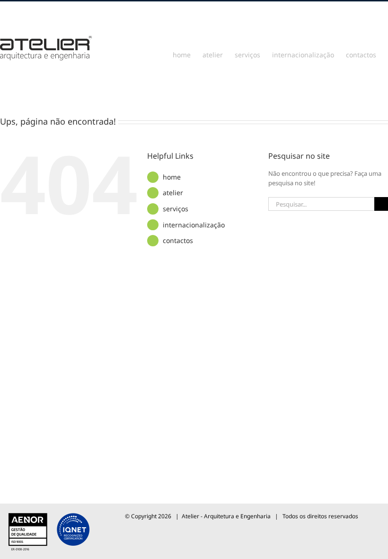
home (172, 176)
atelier (173, 192)
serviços (175, 208)
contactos (178, 240)
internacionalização (194, 224)
